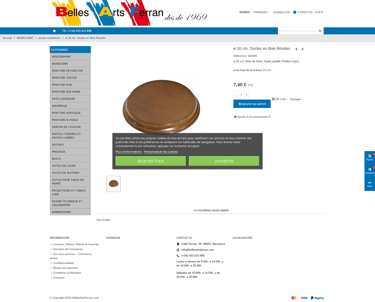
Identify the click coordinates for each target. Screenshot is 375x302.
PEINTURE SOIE (62, 84)
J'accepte (224, 161)
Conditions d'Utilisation (67, 272)
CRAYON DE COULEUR (66, 127)
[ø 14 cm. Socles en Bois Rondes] (296, 49)
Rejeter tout (151, 161)
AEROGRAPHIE (61, 56)
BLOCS (56, 158)
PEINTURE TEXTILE (64, 77)
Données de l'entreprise (68, 249)
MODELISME (60, 63)
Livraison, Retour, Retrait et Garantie (76, 244)
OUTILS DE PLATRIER (65, 173)
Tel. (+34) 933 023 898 (76, 31)
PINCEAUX (58, 151)
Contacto (58, 277)
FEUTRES (58, 144)
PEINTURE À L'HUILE (65, 120)
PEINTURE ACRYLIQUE (66, 113)
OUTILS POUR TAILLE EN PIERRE (68, 181)
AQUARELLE (59, 106)
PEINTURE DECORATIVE (67, 70)
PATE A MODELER (63, 99)
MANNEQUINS (61, 212)
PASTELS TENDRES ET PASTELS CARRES (66, 135)
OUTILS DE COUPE (64, 165)
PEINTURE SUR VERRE (66, 92)
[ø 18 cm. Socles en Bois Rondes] (303, 49)
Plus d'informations (129, 151)
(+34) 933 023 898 (192, 255)
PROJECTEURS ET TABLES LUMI (69, 192)
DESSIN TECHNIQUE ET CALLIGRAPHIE (67, 203)
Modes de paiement (65, 267)
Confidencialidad (63, 263)
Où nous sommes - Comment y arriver (71, 256)
